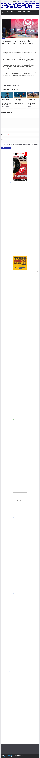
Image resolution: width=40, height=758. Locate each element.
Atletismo (6, 11)
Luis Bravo (12, 45)
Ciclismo (29, 11)
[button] (8, 11)
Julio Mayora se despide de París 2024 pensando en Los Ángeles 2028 (19, 101)
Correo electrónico (5, 134)
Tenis (11, 13)
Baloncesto (13, 11)
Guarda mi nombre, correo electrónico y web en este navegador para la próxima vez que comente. (20, 144)
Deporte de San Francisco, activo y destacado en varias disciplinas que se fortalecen (32, 102)
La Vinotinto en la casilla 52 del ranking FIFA (29, 83)
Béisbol (19, 11)
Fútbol (5, 13)
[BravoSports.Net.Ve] (20, 4)
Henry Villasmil (26, 746)
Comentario (3, 116)
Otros (14, 13)
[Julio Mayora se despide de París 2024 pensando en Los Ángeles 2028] (20, 92)
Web (2, 139)
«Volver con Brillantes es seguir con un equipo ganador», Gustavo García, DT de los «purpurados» (11, 85)
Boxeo (24, 11)
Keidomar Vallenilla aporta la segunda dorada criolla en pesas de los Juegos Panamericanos (6, 102)
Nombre (3, 130)
